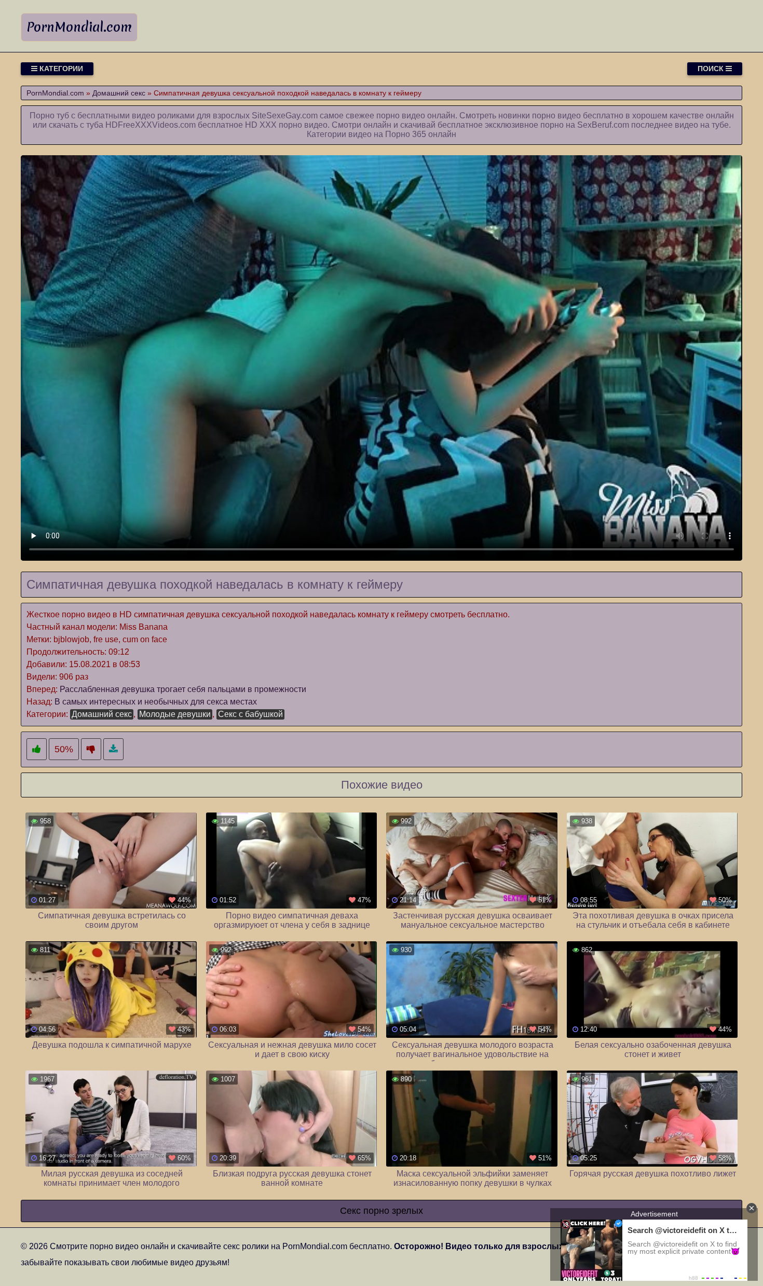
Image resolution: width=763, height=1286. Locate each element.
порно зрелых (393, 1211)
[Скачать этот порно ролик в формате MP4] (113, 749)
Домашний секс (102, 714)
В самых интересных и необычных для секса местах (156, 701)
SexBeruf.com (603, 124)
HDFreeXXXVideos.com (150, 124)
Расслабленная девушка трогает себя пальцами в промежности (183, 689)
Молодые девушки (175, 714)
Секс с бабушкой (250, 714)
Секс (350, 1211)
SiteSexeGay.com (285, 115)
